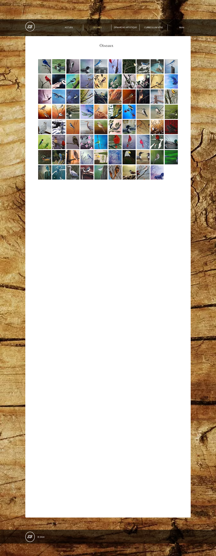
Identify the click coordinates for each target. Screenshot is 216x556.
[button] (44, 66)
